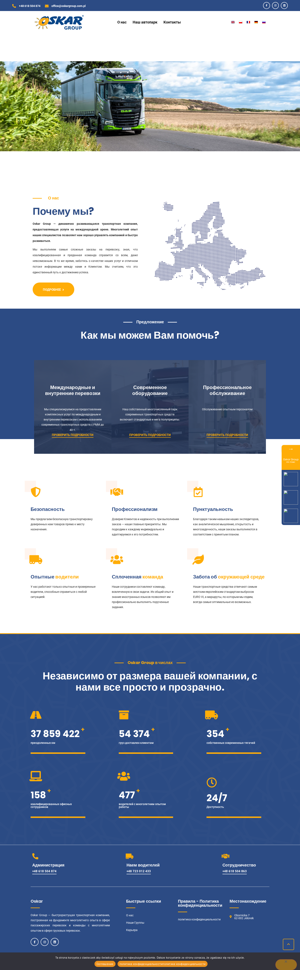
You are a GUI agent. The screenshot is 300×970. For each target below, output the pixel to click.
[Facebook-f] (266, 5)
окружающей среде (241, 576)
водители (67, 576)
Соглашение (105, 964)
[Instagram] (275, 5)
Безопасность (48, 509)
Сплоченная (126, 576)
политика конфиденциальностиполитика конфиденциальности (163, 964)
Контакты (172, 22)
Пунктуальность (213, 509)
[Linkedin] (284, 5)
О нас (122, 22)
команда (152, 576)
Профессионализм (135, 509)
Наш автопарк (145, 22)
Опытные (42, 576)
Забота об (205, 576)
